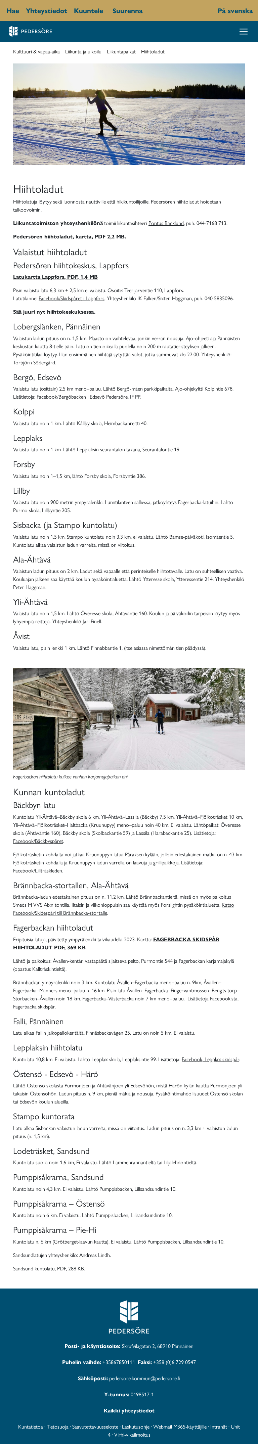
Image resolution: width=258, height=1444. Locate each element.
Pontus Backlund (166, 223)
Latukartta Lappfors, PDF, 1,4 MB (55, 276)
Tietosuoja (58, 1426)
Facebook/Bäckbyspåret (38, 841)
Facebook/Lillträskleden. (38, 870)
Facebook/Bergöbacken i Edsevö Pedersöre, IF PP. (89, 396)
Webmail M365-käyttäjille (180, 1426)
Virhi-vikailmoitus (132, 1434)
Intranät (218, 1426)
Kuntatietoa (30, 1426)
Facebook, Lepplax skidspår (210, 1059)
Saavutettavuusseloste (95, 1426)
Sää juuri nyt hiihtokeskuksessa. (54, 311)
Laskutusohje (135, 1426)
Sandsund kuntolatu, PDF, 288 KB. (49, 1268)
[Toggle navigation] (243, 31)
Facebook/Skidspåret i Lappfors (71, 298)
